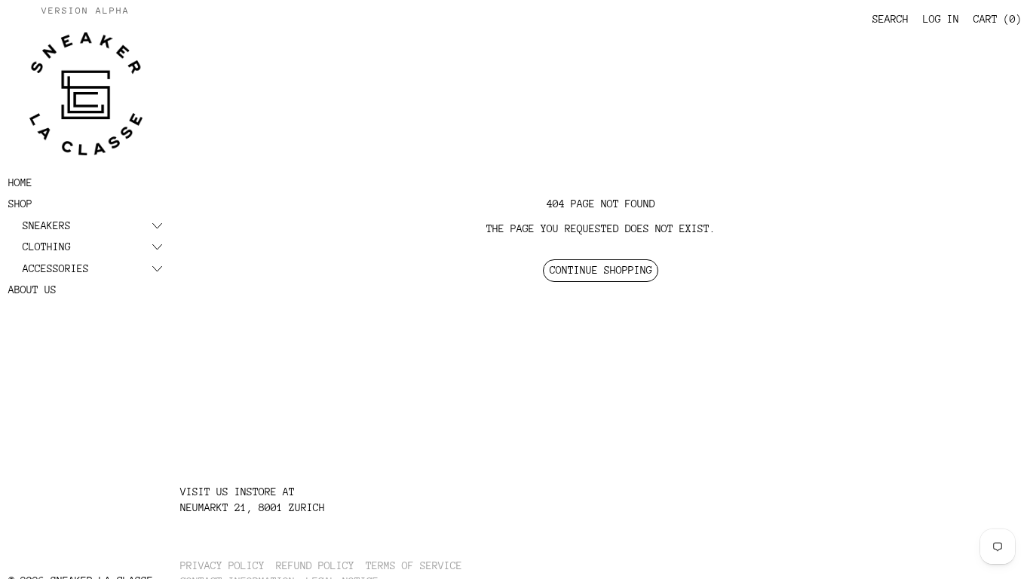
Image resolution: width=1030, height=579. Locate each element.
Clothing (47, 246)
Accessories (56, 268)
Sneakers (47, 225)
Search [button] (890, 19)
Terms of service (414, 565)
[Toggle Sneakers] (157, 225)
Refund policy (315, 565)
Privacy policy (222, 565)
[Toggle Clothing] (157, 247)
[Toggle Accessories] (157, 268)
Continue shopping (601, 270)
